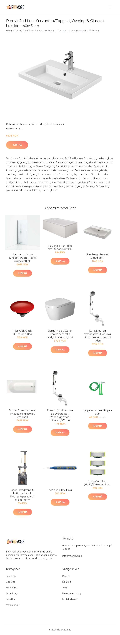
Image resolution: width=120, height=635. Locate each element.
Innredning (11, 593)
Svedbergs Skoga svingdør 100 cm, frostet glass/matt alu (23, 258)
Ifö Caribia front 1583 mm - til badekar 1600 (60, 247)
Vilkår (65, 587)
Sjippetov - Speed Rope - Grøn (97, 412)
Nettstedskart (69, 599)
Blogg (65, 576)
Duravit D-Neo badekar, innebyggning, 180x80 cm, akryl (22, 414)
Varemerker (38, 124)
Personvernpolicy (71, 593)
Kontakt (66, 581)
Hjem (9, 30)
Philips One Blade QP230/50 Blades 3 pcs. (97, 483)
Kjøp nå (17, 144)
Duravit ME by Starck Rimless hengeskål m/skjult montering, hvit (60, 334)
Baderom (25, 124)
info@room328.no (72, 555)
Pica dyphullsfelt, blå (60, 490)
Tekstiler (10, 599)
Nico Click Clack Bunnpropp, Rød (22, 332)
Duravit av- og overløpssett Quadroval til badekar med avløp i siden (97, 335)
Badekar (59, 124)
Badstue (10, 581)
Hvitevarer (12, 587)
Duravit (50, 124)
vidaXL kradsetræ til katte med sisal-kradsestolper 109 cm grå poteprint (22, 494)
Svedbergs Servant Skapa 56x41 (98, 256)
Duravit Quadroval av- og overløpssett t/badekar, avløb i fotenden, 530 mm (60, 415)
